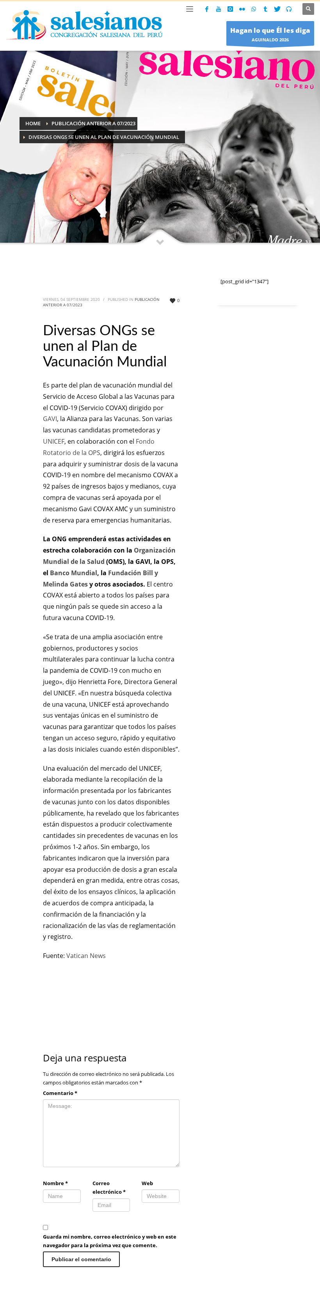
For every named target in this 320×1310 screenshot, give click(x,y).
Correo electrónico (109, 1187)
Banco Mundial (73, 573)
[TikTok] (265, 9)
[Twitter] (277, 9)
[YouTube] (218, 9)
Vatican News (86, 955)
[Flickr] (242, 9)
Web (147, 1183)
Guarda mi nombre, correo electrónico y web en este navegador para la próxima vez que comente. (109, 1241)
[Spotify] (289, 9)
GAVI (50, 418)
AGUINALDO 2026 (270, 34)
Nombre (55, 1183)
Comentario (60, 1093)
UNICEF (53, 441)
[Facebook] (207, 9)
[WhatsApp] (254, 9)
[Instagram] (230, 9)
